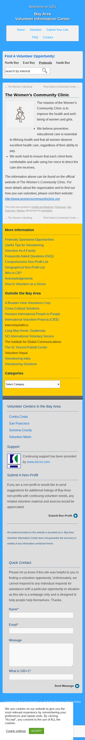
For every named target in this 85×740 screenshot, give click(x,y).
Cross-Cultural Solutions (22, 308)
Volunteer (36, 29)
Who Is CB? (13, 273)
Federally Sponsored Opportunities (29, 239)
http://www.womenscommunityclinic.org (32, 199)
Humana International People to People (32, 314)
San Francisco (19, 423)
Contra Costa (18, 416)
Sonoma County (20, 430)
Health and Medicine (42, 207)
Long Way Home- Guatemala (25, 330)
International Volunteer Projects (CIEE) (32, 319)
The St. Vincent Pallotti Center (26, 347)
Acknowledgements (19, 278)
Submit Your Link (57, 29)
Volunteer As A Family (20, 250)
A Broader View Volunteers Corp (27, 303)
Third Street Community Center (61, 86)
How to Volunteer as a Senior (25, 284)
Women (21, 210)
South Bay (63, 62)
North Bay (12, 62)
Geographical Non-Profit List (25, 267)
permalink (47, 210)
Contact (48, 37)
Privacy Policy (73, 701)
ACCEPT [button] (36, 730)
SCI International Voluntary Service (29, 336)
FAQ (35, 37)
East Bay (29, 62)
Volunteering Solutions (21, 364)
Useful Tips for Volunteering (24, 245)
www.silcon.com (38, 462)
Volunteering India (17, 358)
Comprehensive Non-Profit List (26, 261)
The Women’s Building (18, 86)
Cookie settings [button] (16, 731)
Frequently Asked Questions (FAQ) (29, 256)
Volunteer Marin (20, 437)
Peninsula (45, 62)
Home (21, 29)
